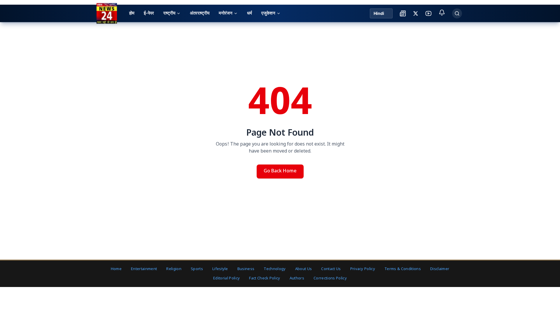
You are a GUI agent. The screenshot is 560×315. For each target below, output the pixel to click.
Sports (197, 269)
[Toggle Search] (457, 13)
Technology (275, 269)
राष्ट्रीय (169, 13)
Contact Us (331, 269)
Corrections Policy (330, 278)
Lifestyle (220, 269)
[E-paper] (403, 13)
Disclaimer (439, 269)
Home (116, 269)
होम (131, 13)
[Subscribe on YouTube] (428, 13)
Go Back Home (280, 171)
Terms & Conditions (402, 269)
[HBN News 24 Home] (106, 13)
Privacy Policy (362, 269)
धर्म (249, 13)
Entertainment (144, 269)
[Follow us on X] (415, 13)
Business (246, 269)
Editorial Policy (226, 278)
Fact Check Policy (264, 278)
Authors (297, 278)
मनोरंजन (225, 13)
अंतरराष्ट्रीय (199, 13)
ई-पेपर (149, 13)
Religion (173, 269)
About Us (303, 269)
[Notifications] (442, 12)
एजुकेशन (268, 13)
